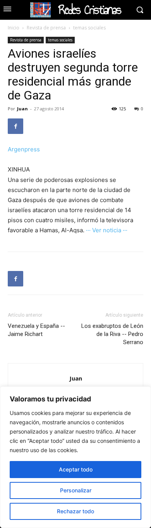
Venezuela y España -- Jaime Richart (36, 330)
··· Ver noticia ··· (106, 230)
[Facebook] (15, 126)
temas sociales (89, 27)
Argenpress (24, 149)
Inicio (13, 27)
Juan (22, 108)
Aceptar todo (76, 469)
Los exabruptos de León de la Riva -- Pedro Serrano (112, 334)
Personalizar (75, 490)
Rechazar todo (75, 511)
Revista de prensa (46, 27)
